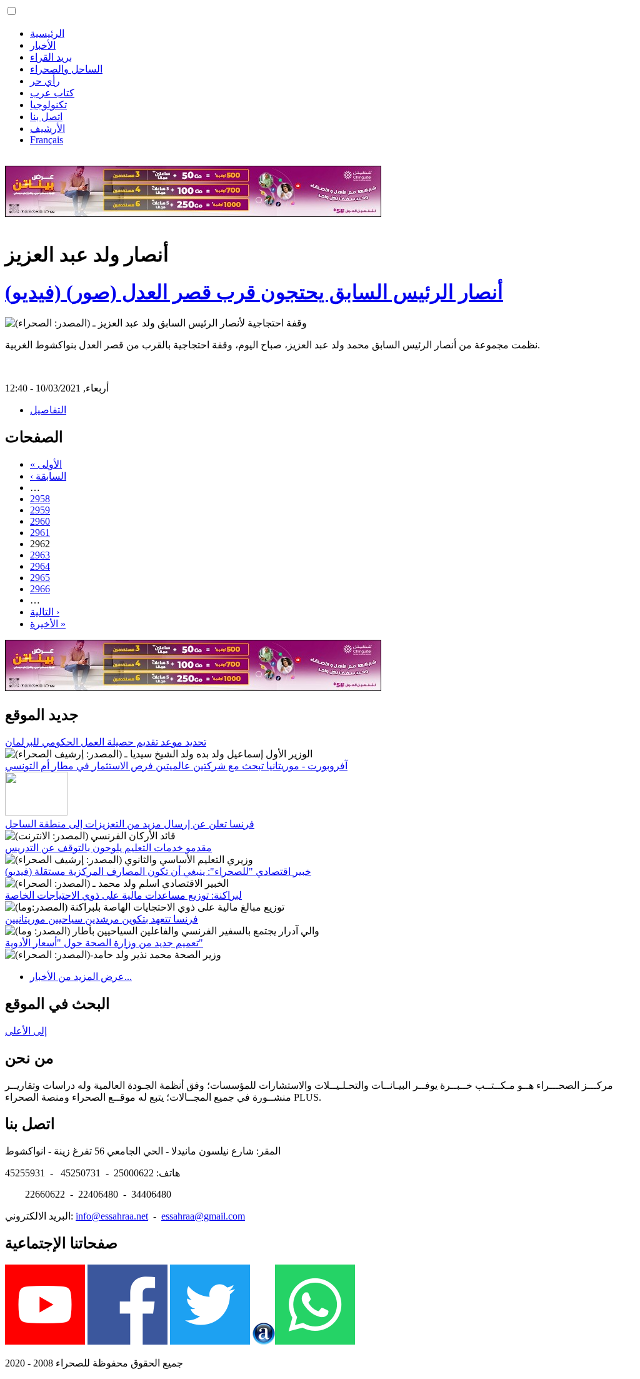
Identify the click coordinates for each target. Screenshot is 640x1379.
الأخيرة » (48, 624)
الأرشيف (47, 128)
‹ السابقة (48, 476)
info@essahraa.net (112, 1216)
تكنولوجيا (48, 104)
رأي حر (45, 81)
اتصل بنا (46, 116)
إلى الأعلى (26, 1031)
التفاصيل (48, 410)
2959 (40, 510)
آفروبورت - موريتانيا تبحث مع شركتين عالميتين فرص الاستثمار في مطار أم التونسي (176, 765)
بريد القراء (51, 57)
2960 (40, 521)
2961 (40, 532)
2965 (40, 577)
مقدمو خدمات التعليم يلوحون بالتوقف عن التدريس (108, 847)
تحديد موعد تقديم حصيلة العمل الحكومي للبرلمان (105, 742)
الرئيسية (47, 33)
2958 (40, 498)
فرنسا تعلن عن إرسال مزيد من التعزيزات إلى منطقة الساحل (129, 824)
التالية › (44, 612)
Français (46, 139)
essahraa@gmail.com (203, 1216)
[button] (12, 11)
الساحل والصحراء (66, 69)
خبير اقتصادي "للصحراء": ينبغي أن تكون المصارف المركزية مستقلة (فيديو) (158, 871)
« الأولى (46, 464)
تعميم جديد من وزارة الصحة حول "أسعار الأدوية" (104, 942)
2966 (40, 588)
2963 (40, 555)
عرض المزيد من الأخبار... (81, 976)
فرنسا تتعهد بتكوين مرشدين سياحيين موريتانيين (101, 919)
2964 (40, 566)
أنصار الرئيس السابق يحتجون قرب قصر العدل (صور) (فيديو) (254, 292)
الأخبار (43, 45)
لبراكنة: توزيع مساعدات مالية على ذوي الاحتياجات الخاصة (123, 895)
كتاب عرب (52, 93)
